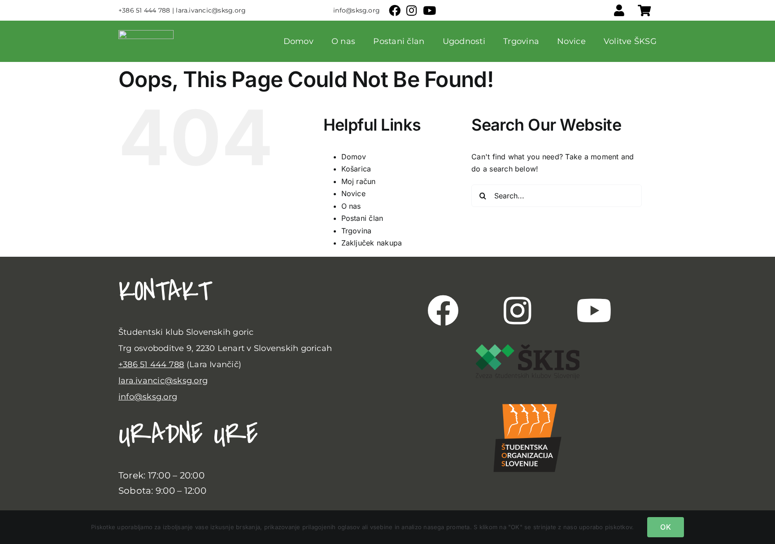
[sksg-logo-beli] (146, 33)
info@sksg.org (147, 397)
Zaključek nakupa (371, 242)
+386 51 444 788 (151, 364)
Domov (353, 156)
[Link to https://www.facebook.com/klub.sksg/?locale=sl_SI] (443, 310)
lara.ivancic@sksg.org (163, 381)
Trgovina (356, 230)
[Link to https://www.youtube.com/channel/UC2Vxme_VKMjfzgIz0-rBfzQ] (594, 310)
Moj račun (358, 181)
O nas (351, 206)
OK (665, 526)
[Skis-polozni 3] (527, 347)
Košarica (356, 168)
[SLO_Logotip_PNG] (527, 396)
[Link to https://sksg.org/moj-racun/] (619, 10)
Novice (353, 193)
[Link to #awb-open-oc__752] (644, 10)
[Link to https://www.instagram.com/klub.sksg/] (517, 310)
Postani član (362, 218)
